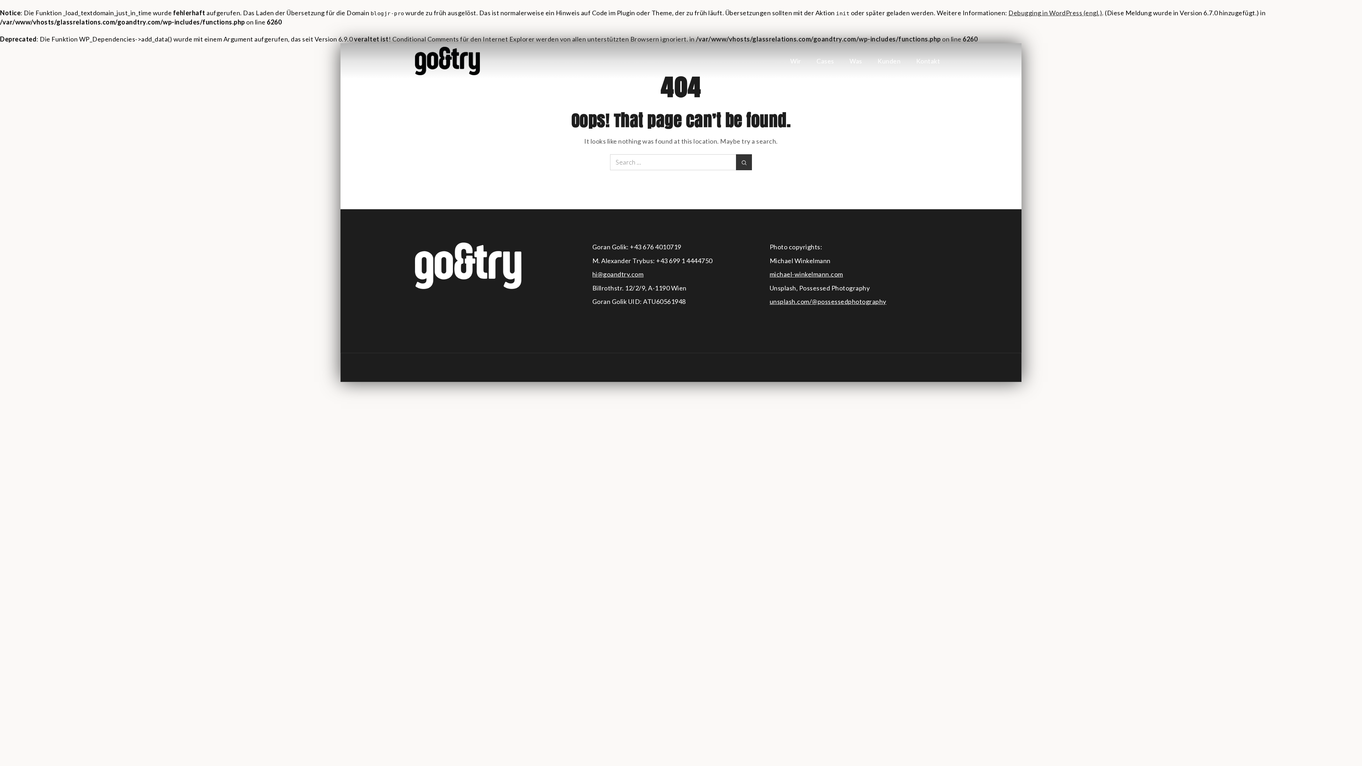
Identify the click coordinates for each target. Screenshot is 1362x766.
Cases (825, 61)
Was (855, 61)
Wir (795, 61)
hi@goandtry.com (618, 274)
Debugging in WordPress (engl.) (1055, 13)
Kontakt (928, 61)
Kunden (889, 61)
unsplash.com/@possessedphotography (828, 301)
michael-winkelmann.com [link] (806, 274)
